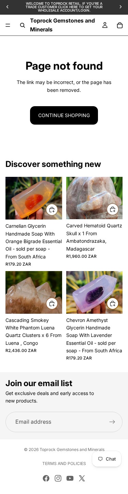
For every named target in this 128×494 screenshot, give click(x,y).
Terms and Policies (64, 463)
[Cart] (119, 25)
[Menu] (8, 25)
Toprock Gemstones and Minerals (72, 449)
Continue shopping (64, 115)
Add (57, 209)
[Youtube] (70, 478)
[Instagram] (58, 478)
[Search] (22, 25)
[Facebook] (46, 478)
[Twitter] (82, 478)
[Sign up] (112, 422)
